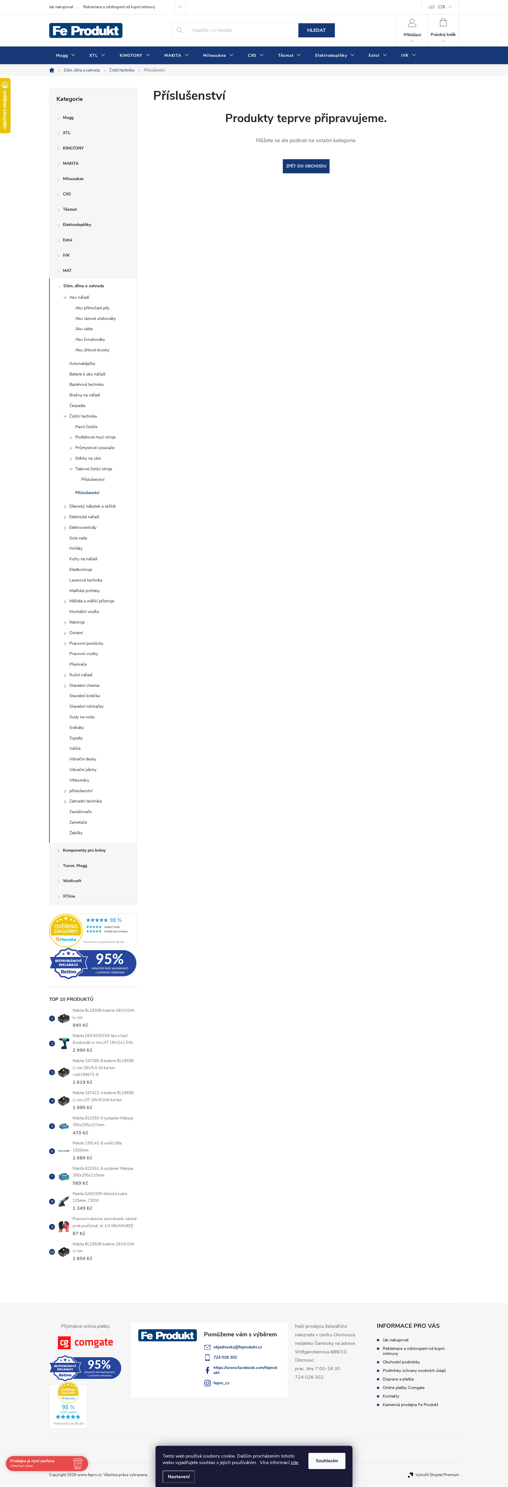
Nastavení (179, 1476)
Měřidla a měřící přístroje (91, 601)
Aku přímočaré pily (92, 308)
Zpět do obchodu (306, 166)
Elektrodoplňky (77, 224)
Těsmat (70, 209)
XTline (69, 896)
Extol (67, 240)
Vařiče (75, 748)
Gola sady (78, 538)
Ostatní (76, 633)
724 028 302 (225, 1357)
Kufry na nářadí (83, 559)
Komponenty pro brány (84, 850)
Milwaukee (73, 179)
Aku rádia (84, 329)
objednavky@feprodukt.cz (237, 1347)
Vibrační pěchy (82, 769)
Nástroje (77, 622)
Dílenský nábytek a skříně (92, 506)
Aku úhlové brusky (92, 350)
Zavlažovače (80, 812)
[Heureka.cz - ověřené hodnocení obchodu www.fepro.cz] (93, 930)
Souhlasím (327, 1461)
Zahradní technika (85, 801)
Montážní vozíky (84, 611)
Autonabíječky (82, 363)
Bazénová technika (86, 384)
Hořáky (76, 548)
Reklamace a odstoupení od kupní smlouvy (119, 7)
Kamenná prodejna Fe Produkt (410, 1405)
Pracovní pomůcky (86, 643)
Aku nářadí (79, 297)
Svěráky (76, 727)
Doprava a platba (398, 1379)
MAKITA (70, 163)
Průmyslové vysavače (94, 448)
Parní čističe (86, 427)
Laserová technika (85, 580)
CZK (441, 7)
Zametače (78, 822)
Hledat (316, 30)
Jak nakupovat (61, 7)
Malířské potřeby (84, 591)
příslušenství (80, 791)
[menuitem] (65, 55)
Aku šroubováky (90, 339)
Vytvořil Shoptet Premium (437, 1475)
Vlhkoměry (79, 780)
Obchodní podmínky (401, 1362)
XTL (67, 133)
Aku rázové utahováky (95, 318)
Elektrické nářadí (84, 517)
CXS (67, 194)
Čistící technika (83, 416)
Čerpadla (77, 405)
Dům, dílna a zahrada (83, 286)
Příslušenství (92, 479)
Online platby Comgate (404, 1387)
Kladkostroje (80, 569)
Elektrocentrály (82, 527)
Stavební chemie (84, 685)
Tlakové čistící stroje (93, 469)
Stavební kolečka (84, 696)
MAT (67, 270)
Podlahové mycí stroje (95, 437)
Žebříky (76, 833)
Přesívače (78, 664)
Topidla (75, 738)
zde (294, 1462)
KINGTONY (73, 148)
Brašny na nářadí (84, 395)
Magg (68, 117)
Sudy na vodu (82, 717)
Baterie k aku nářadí (87, 374)
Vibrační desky (82, 759)
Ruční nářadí (80, 675)
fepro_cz (221, 1383)
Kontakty (391, 1396)
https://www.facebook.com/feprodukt (245, 1370)
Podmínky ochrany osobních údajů (414, 1370)
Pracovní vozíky (83, 654)
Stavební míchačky (86, 706)
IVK (66, 255)
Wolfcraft (72, 881)
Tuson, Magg (75, 865)
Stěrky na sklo (88, 458)
